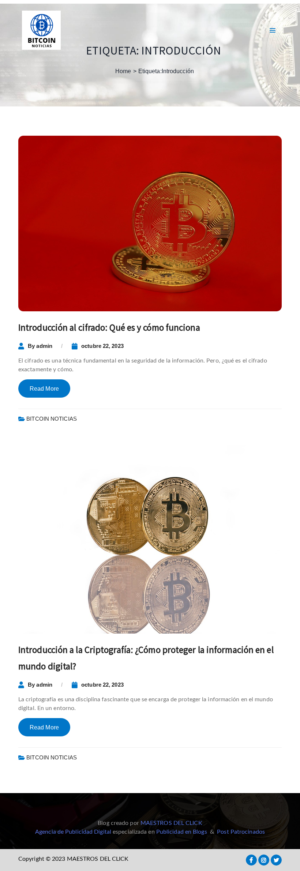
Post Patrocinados (241, 832)
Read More (44, 389)
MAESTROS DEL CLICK (171, 823)
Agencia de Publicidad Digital (73, 832)
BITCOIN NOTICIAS (51, 419)
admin (44, 346)
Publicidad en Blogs (181, 832)
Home (123, 71)
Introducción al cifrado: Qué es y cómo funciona (109, 327)
